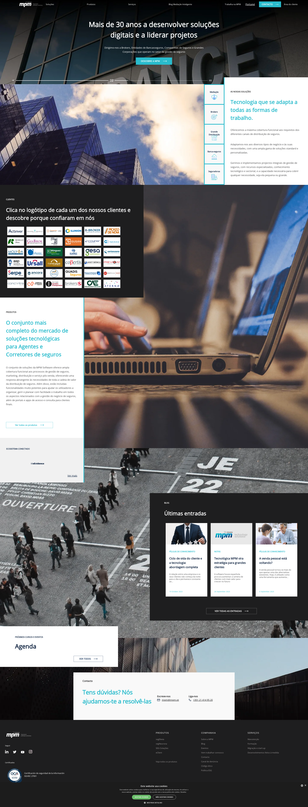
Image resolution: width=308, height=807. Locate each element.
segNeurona (161, 743)
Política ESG (206, 770)
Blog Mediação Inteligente (180, 4)
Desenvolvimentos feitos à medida (263, 752)
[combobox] (302, 785)
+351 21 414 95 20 (203, 700)
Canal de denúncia (209, 761)
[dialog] (154, 795)
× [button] (305, 785)
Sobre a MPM (207, 739)
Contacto (205, 757)
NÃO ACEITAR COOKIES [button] (164, 797)
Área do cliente (291, 4)
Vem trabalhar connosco (212, 752)
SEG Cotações (162, 748)
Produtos (91, 4)
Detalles (183, 792)
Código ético (206, 766)
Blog (203, 743)
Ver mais (72, 475)
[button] (154, 802)
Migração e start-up (256, 748)
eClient (159, 752)
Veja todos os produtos (166, 761)
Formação (252, 743)
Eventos (204, 748)
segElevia (160, 739)
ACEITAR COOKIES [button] (141, 797)
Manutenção (253, 739)
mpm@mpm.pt (170, 700)
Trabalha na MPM (233, 4)
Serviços (132, 4)
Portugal (250, 4)
